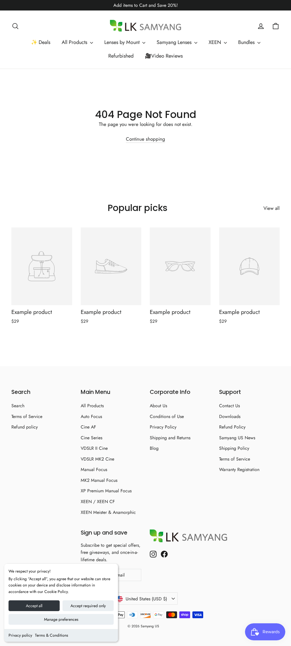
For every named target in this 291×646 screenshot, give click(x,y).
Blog (154, 448)
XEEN (216, 42)
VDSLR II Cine (94, 448)
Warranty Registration (239, 469)
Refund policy (24, 427)
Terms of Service (26, 416)
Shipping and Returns (170, 437)
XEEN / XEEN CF (98, 501)
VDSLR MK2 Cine (97, 459)
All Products (75, 42)
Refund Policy (232, 427)
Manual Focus (94, 469)
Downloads (229, 416)
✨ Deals (40, 42)
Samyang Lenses (175, 42)
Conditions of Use (167, 416)
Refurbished (121, 56)
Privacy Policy (163, 427)
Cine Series (91, 437)
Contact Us (229, 405)
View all (271, 208)
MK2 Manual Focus (99, 480)
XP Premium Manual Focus (106, 490)
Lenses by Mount (122, 42)
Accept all (34, 606)
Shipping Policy (234, 448)
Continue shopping (145, 139)
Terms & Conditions (51, 635)
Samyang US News (237, 437)
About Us (158, 405)
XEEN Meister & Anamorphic (108, 512)
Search (17, 405)
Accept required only (88, 606)
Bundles (247, 42)
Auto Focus (91, 416)
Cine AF (88, 427)
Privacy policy (20, 635)
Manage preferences (61, 619)
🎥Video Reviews (164, 56)
